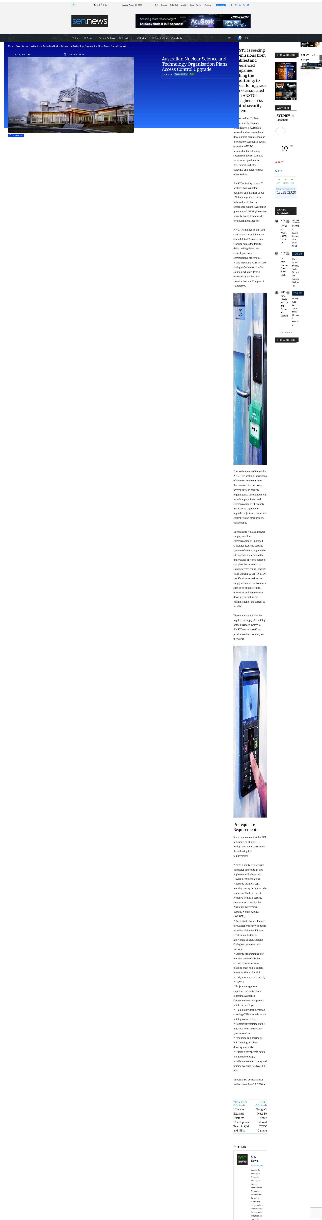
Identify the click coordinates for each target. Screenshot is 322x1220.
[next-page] (308, 75)
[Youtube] (248, 5)
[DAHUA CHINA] (286, 71)
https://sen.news (257, 1165)
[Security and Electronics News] (89, 21)
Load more (285, 332)
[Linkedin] (240, 5)
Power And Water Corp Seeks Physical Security (295, 311)
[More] (261, 1139)
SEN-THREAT (318, 45)
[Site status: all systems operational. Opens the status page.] (73, 4)
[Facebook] (232, 5)
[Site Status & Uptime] (229, 38)
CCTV (283, 292)
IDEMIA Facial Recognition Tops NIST (295, 236)
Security (20, 46)
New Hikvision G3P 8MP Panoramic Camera (284, 306)
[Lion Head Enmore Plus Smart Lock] (276, 253)
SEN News (254, 1159)
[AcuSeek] (193, 21)
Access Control (33, 46)
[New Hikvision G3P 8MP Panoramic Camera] (276, 292)
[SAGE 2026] (286, 91)
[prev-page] (303, 75)
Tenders (298, 254)
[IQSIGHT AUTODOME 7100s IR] (276, 221)
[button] (247, 38)
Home (11, 46)
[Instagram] (236, 5)
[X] (244, 5)
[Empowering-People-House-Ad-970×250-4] (310, 44)
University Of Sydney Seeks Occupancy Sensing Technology (296, 272)
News (192, 74)
